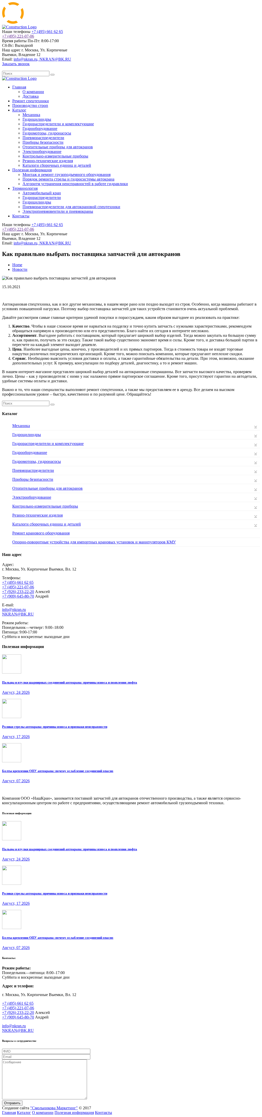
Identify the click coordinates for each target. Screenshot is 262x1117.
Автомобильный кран (42, 193)
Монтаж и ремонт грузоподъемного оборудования (67, 174)
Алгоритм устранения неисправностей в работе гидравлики (75, 184)
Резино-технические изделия (48, 161)
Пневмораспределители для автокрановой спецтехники (71, 207)
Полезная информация (32, 170)
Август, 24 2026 (16, 692)
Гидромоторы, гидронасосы (47, 133)
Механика (31, 115)
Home (17, 265)
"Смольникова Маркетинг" (54, 1108)
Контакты (20, 216)
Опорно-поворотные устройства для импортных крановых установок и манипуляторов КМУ (94, 542)
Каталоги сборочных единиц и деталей (57, 165)
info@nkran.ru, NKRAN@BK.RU (42, 59)
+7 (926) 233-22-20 (18, 591)
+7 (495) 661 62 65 (47, 31)
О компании (33, 92)
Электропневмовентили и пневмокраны (58, 211)
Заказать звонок (16, 64)
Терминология (25, 188)
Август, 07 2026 (16, 781)
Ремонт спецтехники (30, 101)
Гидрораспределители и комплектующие (58, 124)
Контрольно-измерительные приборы (55, 156)
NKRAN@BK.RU (18, 614)
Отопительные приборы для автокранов (58, 147)
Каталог (19, 110)
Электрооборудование (42, 151)
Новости (19, 269)
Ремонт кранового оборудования (41, 533)
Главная (19, 87)
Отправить (12, 1103)
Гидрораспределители (42, 197)
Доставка (31, 96)
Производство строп (30, 105)
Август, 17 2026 (16, 736)
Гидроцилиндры (37, 119)
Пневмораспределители (43, 138)
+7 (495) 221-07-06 (18, 36)
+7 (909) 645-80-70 (18, 596)
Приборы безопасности (43, 142)
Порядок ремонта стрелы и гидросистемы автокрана (68, 179)
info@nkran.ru (14, 609)
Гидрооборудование (40, 128)
